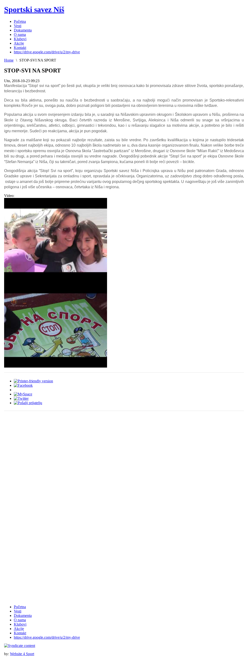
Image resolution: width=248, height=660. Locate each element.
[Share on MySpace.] (23, 394)
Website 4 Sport (22, 654)
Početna (20, 607)
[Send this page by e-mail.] (28, 403)
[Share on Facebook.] (23, 385)
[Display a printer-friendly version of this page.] (33, 381)
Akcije (19, 629)
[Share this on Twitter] (21, 398)
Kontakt (20, 633)
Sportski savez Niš (34, 9)
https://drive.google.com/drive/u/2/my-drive (47, 637)
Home (9, 60)
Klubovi (20, 624)
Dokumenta (23, 615)
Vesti (17, 611)
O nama (20, 620)
